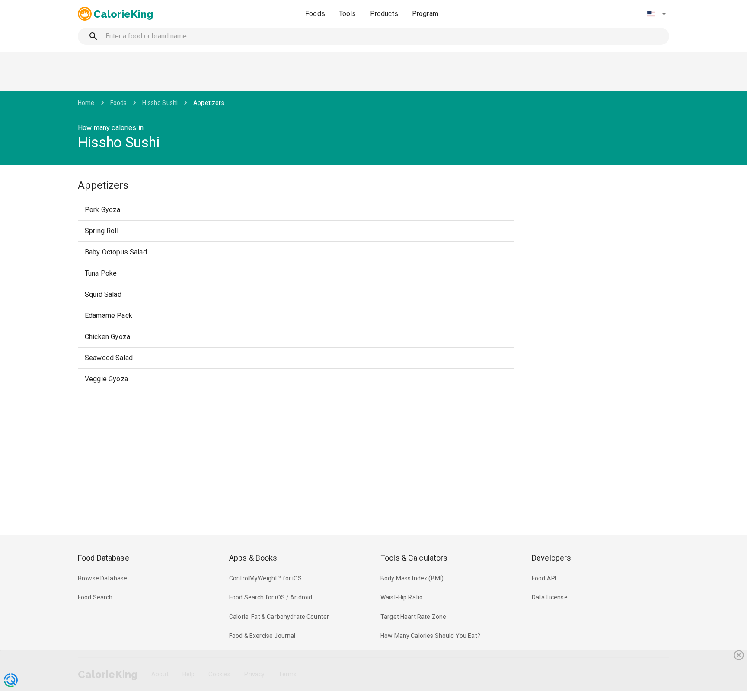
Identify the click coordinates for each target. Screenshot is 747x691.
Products (384, 14)
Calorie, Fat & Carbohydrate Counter (279, 616)
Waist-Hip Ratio (401, 597)
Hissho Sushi (160, 102)
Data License (550, 597)
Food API (544, 578)
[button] (656, 14)
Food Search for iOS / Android (270, 597)
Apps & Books (253, 557)
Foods (315, 14)
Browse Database (102, 578)
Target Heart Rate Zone (413, 616)
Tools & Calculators (414, 557)
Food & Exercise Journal (262, 635)
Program (425, 14)
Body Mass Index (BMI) (412, 578)
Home (86, 102)
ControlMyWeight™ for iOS (265, 578)
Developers (551, 557)
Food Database (103, 557)
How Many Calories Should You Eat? (430, 635)
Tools (347, 14)
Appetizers (208, 102)
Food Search (95, 597)
